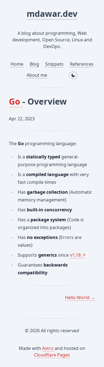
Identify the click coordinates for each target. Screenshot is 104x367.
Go (15, 101)
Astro (48, 348)
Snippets (54, 64)
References (81, 64)
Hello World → (80, 297)
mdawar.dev (52, 13)
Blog (34, 64)
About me (37, 75)
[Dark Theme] (73, 75)
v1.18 (76, 255)
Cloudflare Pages (52, 355)
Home (17, 64)
